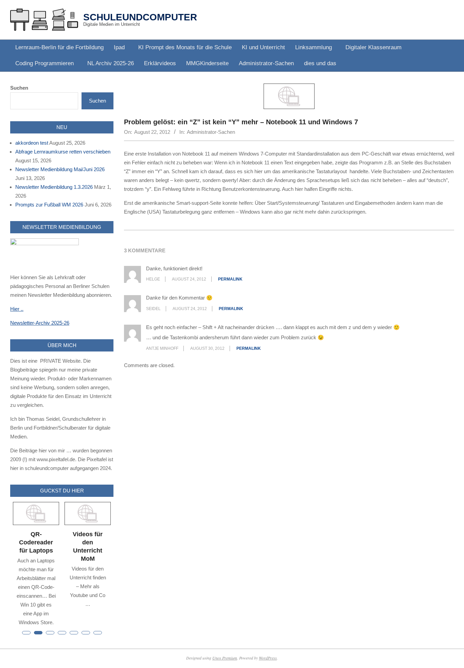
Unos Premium (224, 658)
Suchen (19, 88)
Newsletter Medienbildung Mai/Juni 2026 (60, 169)
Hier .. (16, 309)
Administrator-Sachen (211, 132)
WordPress (268, 658)
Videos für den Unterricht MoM (88, 546)
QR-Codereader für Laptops (36, 542)
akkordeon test (31, 143)
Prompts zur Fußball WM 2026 (49, 204)
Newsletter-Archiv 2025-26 (39, 323)
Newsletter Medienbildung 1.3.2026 (54, 187)
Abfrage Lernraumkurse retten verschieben (62, 152)
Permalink (230, 279)
